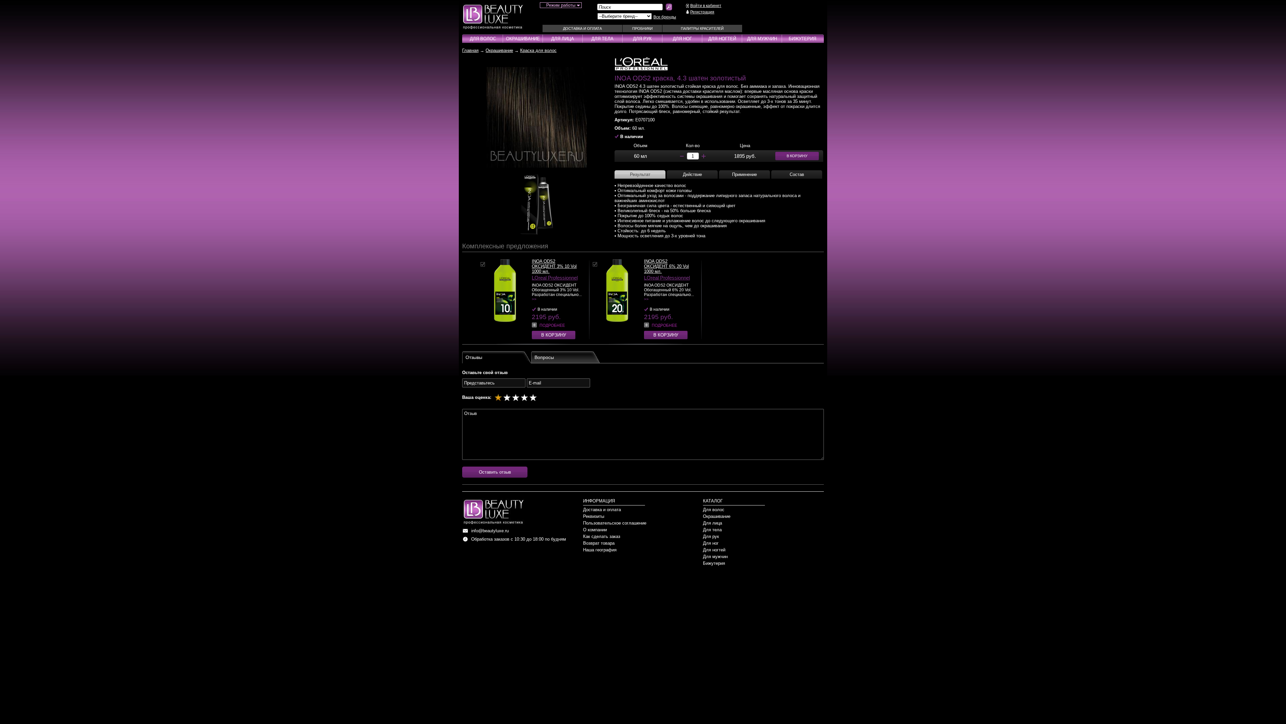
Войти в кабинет (705, 5)
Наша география (600, 549)
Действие (692, 174)
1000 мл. (541, 271)
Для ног (682, 38)
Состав (797, 174)
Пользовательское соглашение (614, 523)
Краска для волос (538, 50)
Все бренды (664, 17)
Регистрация (702, 12)
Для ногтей (722, 38)
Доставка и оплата (582, 28)
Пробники (642, 28)
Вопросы (544, 357)
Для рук (642, 38)
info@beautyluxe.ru (490, 530)
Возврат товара (599, 543)
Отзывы (474, 357)
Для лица (562, 38)
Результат (640, 174)
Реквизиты (593, 516)
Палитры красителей (702, 28)
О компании (595, 529)
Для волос (483, 38)
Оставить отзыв (495, 472)
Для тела (602, 38)
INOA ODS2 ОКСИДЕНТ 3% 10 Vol (554, 264)
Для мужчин (762, 38)
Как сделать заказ (601, 536)
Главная (470, 50)
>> (534, 299)
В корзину (553, 335)
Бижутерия (802, 38)
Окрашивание (523, 38)
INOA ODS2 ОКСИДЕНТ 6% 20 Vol (666, 264)
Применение (744, 174)
